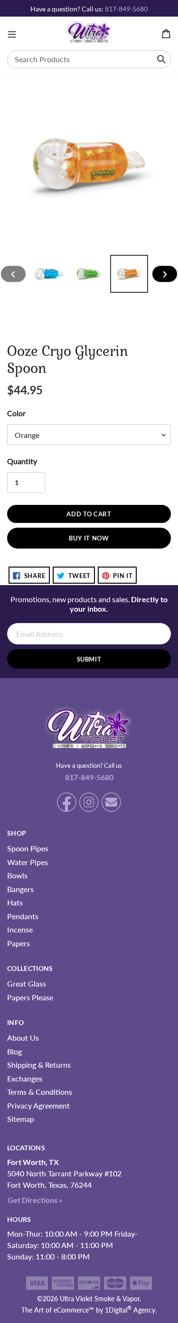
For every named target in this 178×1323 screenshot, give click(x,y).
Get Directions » (35, 1199)
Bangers (20, 889)
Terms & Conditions (39, 1091)
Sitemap (20, 1118)
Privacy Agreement (38, 1105)
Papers (18, 943)
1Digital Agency (130, 1310)
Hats (15, 902)
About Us (23, 1037)
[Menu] (12, 33)
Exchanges (24, 1078)
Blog (14, 1051)
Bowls (17, 875)
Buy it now (89, 538)
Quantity (22, 461)
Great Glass (26, 983)
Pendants (22, 916)
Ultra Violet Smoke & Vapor (100, 1299)
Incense (20, 929)
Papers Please (30, 997)
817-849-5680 (126, 9)
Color (16, 413)
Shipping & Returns (39, 1064)
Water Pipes (27, 861)
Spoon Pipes (27, 848)
